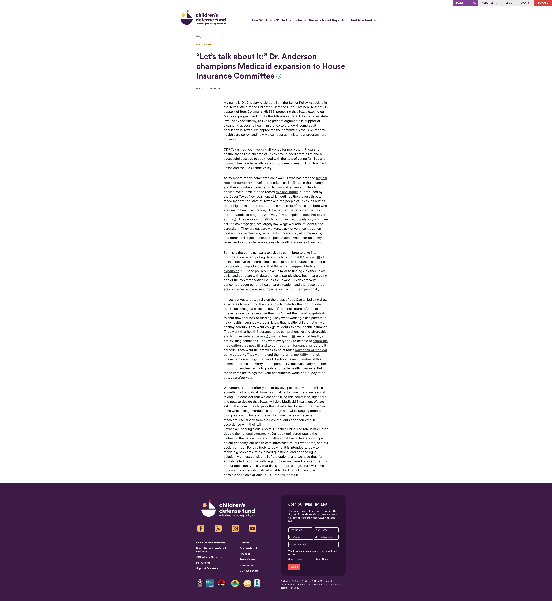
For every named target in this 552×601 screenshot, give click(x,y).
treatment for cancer (293, 345)
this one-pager (287, 192)
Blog (509, 3)
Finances (245, 554)
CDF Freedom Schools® (210, 542)
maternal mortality (294, 354)
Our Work (260, 20)
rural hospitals (310, 313)
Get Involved (362, 20)
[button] (279, 76)
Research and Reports (327, 20)
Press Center (248, 559)
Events (525, 3)
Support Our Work (207, 568)
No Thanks (323, 559)
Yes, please (296, 559)
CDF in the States (289, 20)
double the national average (245, 433)
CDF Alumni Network (209, 557)
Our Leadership (249, 548)
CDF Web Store (249, 570)
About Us (488, 3)
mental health (281, 336)
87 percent (308, 257)
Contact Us (246, 565)
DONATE (543, 3)
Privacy (295, 587)
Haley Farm (203, 562)
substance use (254, 336)
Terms (284, 587)
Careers (245, 542)
